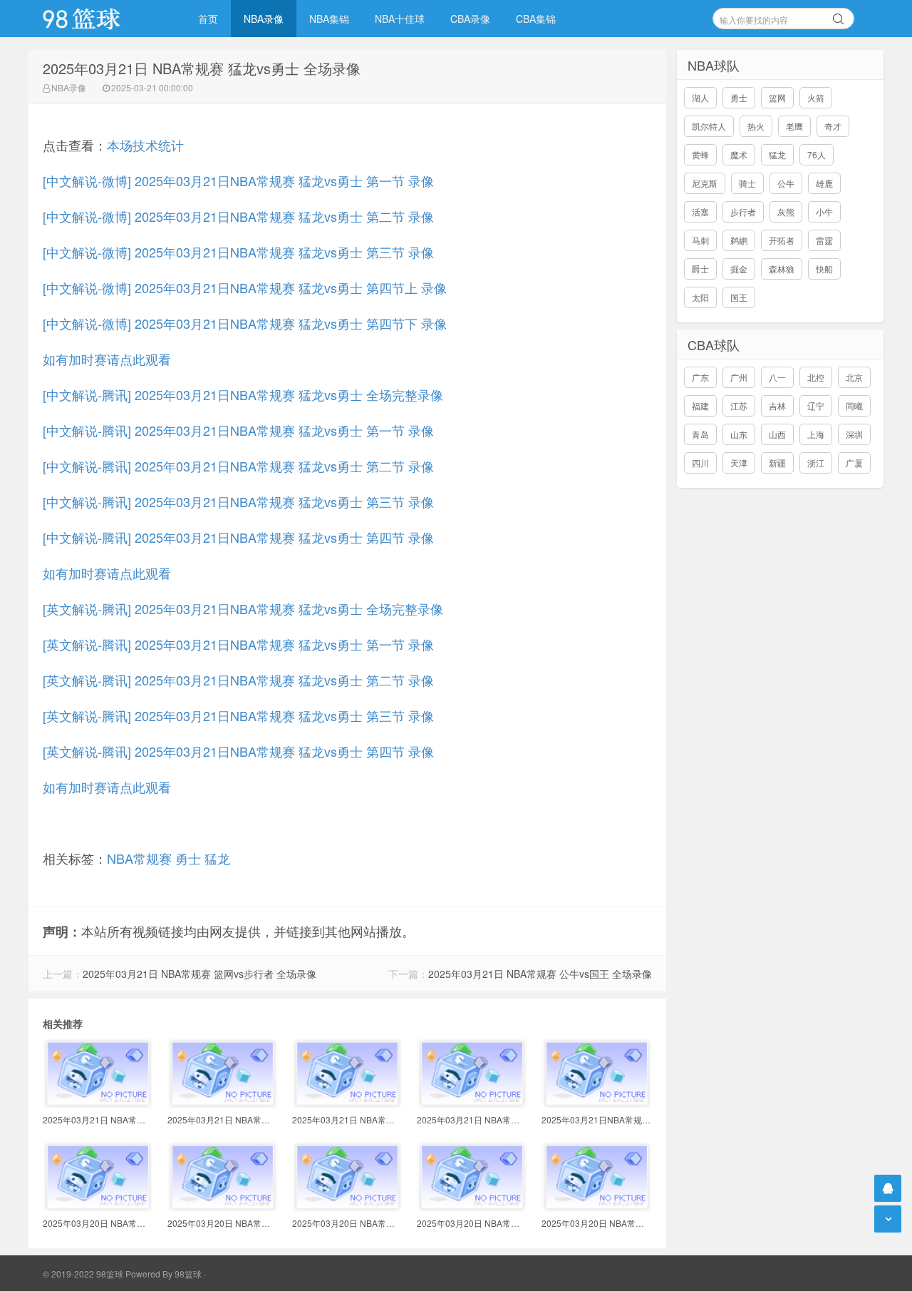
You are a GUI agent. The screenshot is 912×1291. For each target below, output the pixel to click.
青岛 (700, 434)
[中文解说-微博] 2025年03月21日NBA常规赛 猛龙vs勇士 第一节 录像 (238, 180)
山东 (738, 434)
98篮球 (188, 1273)
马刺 (700, 240)
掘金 (738, 268)
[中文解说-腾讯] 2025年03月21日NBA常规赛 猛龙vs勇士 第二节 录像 (238, 465)
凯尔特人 (709, 126)
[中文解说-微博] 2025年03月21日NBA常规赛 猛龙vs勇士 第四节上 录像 (245, 287)
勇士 (188, 858)
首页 (208, 18)
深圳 (854, 434)
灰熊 (785, 211)
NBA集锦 (329, 18)
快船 (824, 268)
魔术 (738, 154)
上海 (815, 434)
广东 (700, 377)
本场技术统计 (145, 145)
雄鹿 (824, 183)
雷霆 (824, 240)
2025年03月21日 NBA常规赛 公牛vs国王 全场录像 (540, 973)
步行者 (743, 211)
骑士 (747, 183)
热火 (756, 126)
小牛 (824, 211)
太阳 (700, 297)
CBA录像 (470, 18)
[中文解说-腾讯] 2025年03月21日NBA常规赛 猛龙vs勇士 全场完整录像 (243, 394)
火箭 (815, 97)
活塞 (700, 211)
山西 (777, 434)
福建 (700, 405)
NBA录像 (264, 18)
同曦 (854, 405)
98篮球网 (99, 18)
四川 (700, 462)
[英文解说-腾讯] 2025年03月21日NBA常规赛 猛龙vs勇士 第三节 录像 (238, 715)
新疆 (777, 462)
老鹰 (794, 126)
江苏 (738, 405)
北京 (854, 377)
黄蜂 (700, 154)
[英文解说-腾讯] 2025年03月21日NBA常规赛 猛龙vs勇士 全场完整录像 (243, 608)
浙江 (815, 462)
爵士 (700, 268)
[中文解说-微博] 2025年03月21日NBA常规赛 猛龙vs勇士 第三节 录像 (238, 252)
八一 (777, 377)
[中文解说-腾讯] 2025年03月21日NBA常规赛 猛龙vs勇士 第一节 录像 (238, 430)
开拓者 (781, 240)
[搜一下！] (838, 16)
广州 (738, 377)
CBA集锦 (536, 18)
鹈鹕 (738, 240)
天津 (738, 462)
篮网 (777, 97)
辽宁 (815, 405)
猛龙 (217, 858)
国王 (738, 297)
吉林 (777, 405)
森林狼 (781, 268)
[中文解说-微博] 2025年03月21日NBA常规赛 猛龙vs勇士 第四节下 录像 (245, 323)
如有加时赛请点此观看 (107, 358)
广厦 (854, 462)
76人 (816, 154)
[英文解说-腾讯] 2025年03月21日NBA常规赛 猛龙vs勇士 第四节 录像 (238, 751)
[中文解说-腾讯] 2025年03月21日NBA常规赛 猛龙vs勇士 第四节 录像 (238, 537)
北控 (815, 377)
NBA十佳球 (400, 18)
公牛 (785, 183)
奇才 (832, 126)
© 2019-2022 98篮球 (83, 1273)
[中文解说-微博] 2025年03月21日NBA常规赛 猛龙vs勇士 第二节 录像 (238, 216)
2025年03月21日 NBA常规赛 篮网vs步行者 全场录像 (199, 973)
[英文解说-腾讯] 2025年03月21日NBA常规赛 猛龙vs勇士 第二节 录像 (238, 679)
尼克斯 (704, 183)
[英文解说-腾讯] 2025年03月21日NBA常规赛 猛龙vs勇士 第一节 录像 (238, 644)
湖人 (700, 97)
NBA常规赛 (139, 858)
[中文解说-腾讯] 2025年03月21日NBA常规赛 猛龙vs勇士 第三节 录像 (238, 501)
